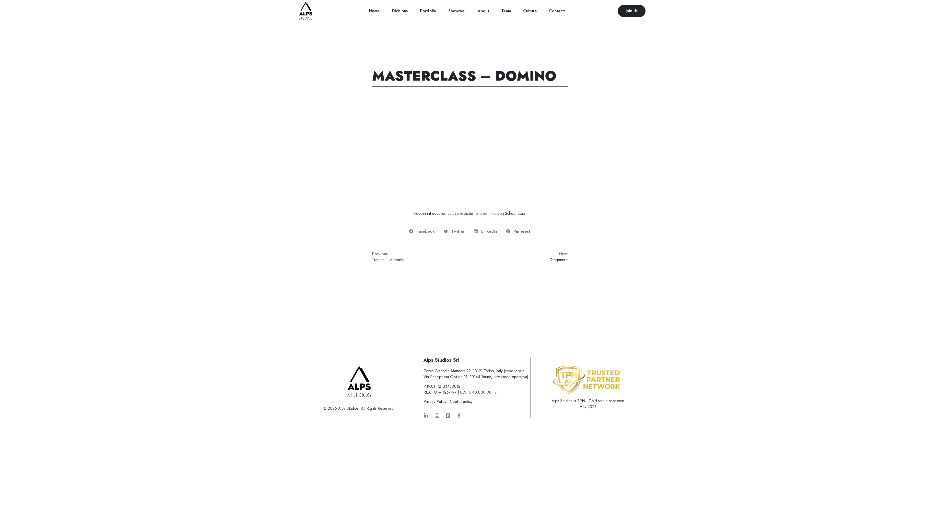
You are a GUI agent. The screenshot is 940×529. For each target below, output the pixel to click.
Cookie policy (461, 401)
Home (374, 11)
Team (506, 11)
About (483, 11)
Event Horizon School (498, 213)
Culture (530, 11)
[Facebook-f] (459, 415)
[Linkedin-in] (425, 415)
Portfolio (428, 11)
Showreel (457, 11)
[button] (422, 231)
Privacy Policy (434, 401)
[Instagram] (437, 415)
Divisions (400, 11)
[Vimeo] (448, 415)
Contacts (557, 11)
